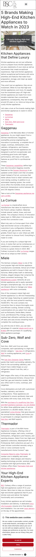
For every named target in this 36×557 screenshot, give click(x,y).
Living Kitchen (15, 412)
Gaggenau (9, 115)
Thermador (9, 124)
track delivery (29, 508)
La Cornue (9, 117)
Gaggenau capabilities (14, 166)
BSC (2, 485)
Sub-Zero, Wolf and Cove (14, 122)
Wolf (2, 353)
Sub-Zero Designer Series (14, 360)
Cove (28, 353)
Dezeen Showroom (20, 170)
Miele (7, 119)
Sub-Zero (19, 351)
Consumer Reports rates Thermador (14, 454)
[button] (26, 4)
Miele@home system (9, 280)
